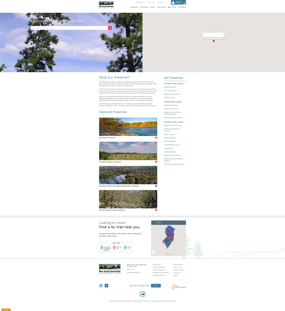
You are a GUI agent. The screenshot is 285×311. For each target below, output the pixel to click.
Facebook (101, 285)
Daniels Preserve (169, 134)
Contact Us (177, 267)
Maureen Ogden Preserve (172, 94)
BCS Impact (173, 301)
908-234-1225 (130, 269)
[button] (214, 41)
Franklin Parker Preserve (172, 145)
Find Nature (157, 264)
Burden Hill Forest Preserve (173, 125)
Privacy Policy (146, 301)
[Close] (223, 34)
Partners (177, 273)
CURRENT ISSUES (140, 2)
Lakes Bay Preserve (170, 152)
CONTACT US (151, 2)
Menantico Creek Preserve (172, 155)
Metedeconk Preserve (171, 105)
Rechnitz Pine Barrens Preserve (174, 164)
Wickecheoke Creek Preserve (173, 117)
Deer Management (159, 275)
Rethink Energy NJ (159, 270)
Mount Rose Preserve (171, 108)
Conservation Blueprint (161, 272)
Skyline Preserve (169, 97)
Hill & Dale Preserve (170, 90)
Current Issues (179, 270)
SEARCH (161, 2)
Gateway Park (168, 148)
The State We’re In (159, 267)
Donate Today (178, 264)
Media (175, 275)
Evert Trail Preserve (170, 141)
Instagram (106, 285)
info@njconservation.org (133, 272)
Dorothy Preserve (169, 138)
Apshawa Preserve (170, 87)
